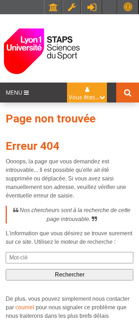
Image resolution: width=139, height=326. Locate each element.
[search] (69, 257)
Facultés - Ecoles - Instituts (53, 7)
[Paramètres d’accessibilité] (128, 7)
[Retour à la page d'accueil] (42, 51)
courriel (24, 307)
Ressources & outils (71, 7)
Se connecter (92, 7)
